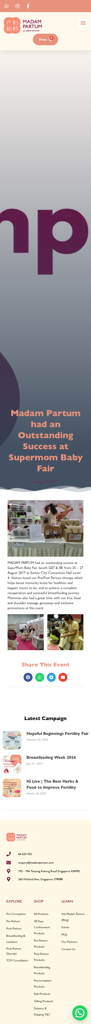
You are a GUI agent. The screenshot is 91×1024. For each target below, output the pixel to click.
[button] (83, 23)
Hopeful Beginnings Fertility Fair (57, 733)
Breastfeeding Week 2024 (51, 757)
